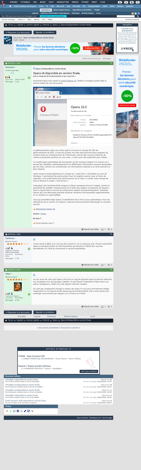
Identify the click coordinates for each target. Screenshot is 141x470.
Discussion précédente (49, 328)
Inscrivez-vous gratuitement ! (53, 16)
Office (112, 6)
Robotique (76, 13)
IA (47, 6)
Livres (98, 13)
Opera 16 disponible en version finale (38, 38)
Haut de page (107, 418)
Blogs (43, 2)
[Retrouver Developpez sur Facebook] (138, 13)
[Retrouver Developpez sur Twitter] (136, 13)
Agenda (36, 19)
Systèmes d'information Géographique (55, 13)
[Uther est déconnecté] (17, 287)
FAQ (35, 2)
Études (85, 2)
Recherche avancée (132, 19)
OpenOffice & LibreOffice (82, 10)
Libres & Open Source (61, 10)
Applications (46, 10)
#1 (111, 63)
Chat (51, 2)
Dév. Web (76, 6)
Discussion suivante (69, 328)
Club (102, 2)
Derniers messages (8, 19)
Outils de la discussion (91, 59)
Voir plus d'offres (89, 371)
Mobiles (120, 6)
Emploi (74, 2)
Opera (55, 25)
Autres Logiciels (33, 25)
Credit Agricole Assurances (38, 359)
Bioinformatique (88, 13)
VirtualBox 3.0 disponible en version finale (22, 385)
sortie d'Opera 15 (68, 81)
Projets (97, 10)
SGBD (105, 6)
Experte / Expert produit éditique (34, 366)
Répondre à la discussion (18, 32)
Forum (10, 25)
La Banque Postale (33, 369)
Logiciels (35, 13)
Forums (13, 2)
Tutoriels (25, 2)
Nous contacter (82, 418)
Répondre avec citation (91, 229)
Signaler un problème (45, 32)
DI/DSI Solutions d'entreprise (25, 6)
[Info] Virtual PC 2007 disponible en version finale (25, 401)
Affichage (106, 59)
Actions (20, 19)
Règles (50, 19)
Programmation (94, 6)
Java (68, 6)
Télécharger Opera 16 (45, 209)
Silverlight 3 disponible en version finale (21, 380)
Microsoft (60, 6)
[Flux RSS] (133, 13)
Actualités (22, 316)
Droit (94, 2)
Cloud (41, 6)
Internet (46, 25)
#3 (111, 269)
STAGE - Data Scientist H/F (31, 356)
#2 (111, 234)
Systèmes (129, 6)
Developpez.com (95, 418)
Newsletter (62, 2)
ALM (52, 6)
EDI (84, 6)
